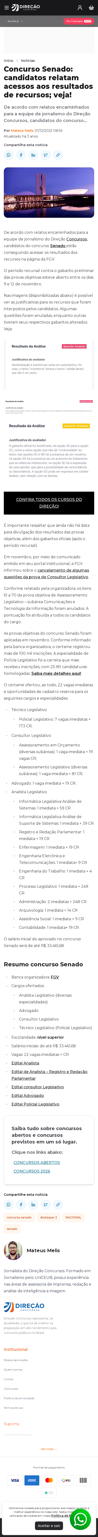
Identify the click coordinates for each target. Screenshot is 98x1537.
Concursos (76, 239)
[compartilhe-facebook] (21, 155)
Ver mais (47, 1449)
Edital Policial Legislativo (35, 1104)
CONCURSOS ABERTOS (37, 1162)
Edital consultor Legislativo (37, 1087)
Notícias (28, 61)
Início (8, 61)
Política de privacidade (19, 1398)
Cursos (8, 1379)
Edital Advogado (27, 1095)
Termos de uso (13, 1407)
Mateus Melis (22, 130)
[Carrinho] (91, 7)
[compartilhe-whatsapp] (8, 155)
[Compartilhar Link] (58, 155)
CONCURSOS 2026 (32, 1171)
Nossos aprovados (16, 1360)
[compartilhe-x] (45, 155)
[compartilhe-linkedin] (33, 155)
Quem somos (13, 1369)
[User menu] (80, 7)
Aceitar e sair (49, 1526)
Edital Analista (25, 1063)
